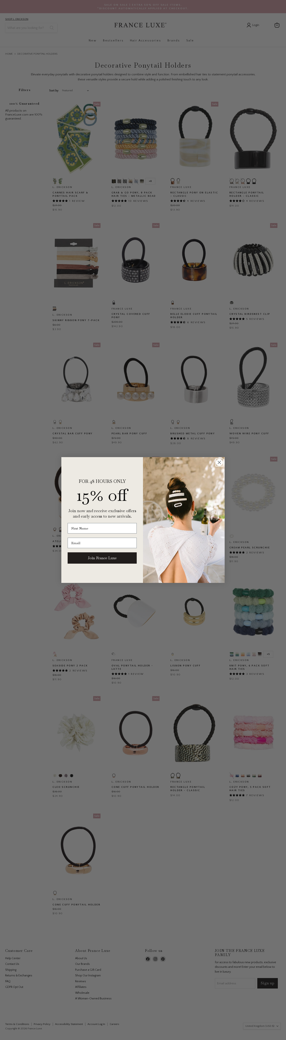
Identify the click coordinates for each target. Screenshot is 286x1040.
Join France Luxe (102, 557)
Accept (141, 1032)
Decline (184, 1032)
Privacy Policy (193, 1019)
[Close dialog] (219, 462)
